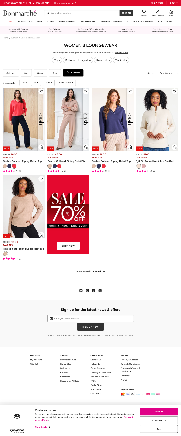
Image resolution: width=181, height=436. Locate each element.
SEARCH (126, 12)
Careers (64, 372)
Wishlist (34, 363)
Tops (57, 60)
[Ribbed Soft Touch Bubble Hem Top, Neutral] (5, 253)
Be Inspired (65, 368)
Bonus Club (65, 363)
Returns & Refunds (99, 376)
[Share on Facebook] (81, 290)
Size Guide (95, 389)
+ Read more (121, 52)
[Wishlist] (41, 91)
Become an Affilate (69, 380)
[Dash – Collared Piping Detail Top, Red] (14, 166)
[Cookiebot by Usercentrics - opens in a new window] (17, 431)
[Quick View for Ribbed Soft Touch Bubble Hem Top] (41, 235)
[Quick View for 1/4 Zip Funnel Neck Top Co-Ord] (175, 147)
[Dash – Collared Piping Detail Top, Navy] (9, 166)
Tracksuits (121, 60)
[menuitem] (174, 3)
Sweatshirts (103, 60)
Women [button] (50, 21)
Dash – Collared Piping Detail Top (22, 161)
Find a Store (96, 385)
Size (26, 72)
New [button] (39, 21)
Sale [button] (11, 21)
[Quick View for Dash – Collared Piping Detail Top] (41, 147)
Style (55, 72)
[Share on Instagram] (87, 290)
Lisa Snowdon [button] (87, 21)
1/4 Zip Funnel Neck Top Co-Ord (155, 161)
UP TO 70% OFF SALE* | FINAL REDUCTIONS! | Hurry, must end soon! (39, 2)
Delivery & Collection (100, 372)
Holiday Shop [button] (25, 21)
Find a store (157, 3)
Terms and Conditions (87, 335)
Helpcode (95, 363)
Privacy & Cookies (129, 359)
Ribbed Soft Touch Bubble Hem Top (23, 248)
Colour (40, 72)
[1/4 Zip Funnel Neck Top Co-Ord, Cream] (138, 166)
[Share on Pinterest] (100, 290)
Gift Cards (95, 393)
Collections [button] (165, 21)
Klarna (124, 379)
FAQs (93, 380)
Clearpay (125, 375)
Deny (158, 429)
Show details (41, 427)
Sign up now (90, 326)
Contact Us (95, 359)
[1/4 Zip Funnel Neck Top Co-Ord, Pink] (144, 166)
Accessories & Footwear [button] (140, 21)
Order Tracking (97, 368)
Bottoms (70, 60)
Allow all (159, 411)
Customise (157, 420)
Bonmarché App (68, 359)
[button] (174, 3)
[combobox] (82, 13)
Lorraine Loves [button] (67, 21)
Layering (86, 60)
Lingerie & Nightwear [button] (111, 21)
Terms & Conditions (130, 363)
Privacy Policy (110, 335)
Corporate (65, 376)
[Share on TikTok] (93, 290)
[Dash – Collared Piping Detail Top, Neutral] (5, 166)
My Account (36, 359)
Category (10, 72)
